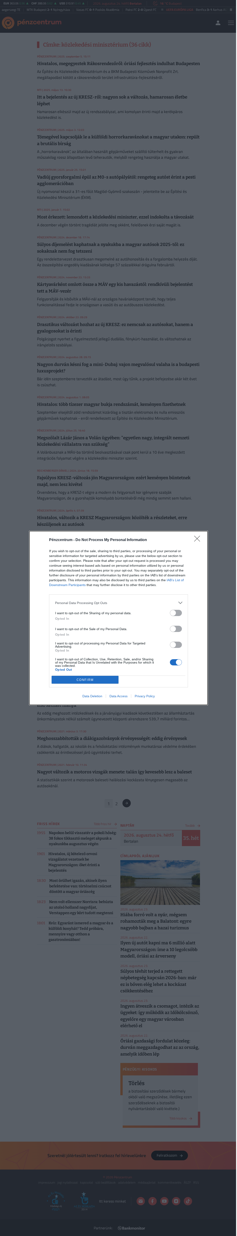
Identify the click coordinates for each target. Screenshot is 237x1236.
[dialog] (118, 618)
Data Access (118, 696)
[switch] (176, 613)
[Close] (198, 540)
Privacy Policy (145, 696)
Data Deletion (92, 696)
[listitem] (118, 602)
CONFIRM (85, 680)
